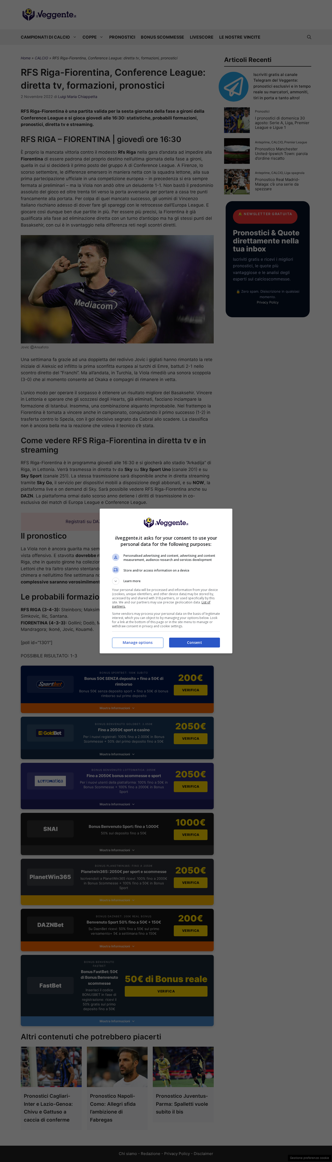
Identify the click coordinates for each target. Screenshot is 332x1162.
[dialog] (166, 581)
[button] (166, 581)
